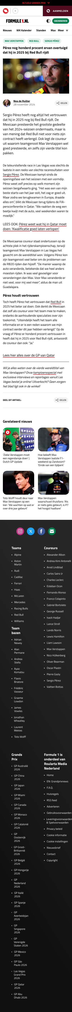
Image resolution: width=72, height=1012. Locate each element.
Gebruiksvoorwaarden (59, 813)
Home (50, 775)
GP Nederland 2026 (20, 883)
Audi (16, 571)
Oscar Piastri (54, 668)
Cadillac (18, 577)
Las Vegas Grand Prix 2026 (20, 975)
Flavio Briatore (18, 680)
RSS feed (52, 800)
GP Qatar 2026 (19, 986)
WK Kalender (24, 30)
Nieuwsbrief (53, 848)
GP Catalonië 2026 (21, 826)
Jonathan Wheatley (19, 719)
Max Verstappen (14, 41)
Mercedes (19, 602)
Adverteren (53, 806)
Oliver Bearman (55, 662)
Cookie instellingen (57, 841)
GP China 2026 (19, 777)
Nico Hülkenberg (56, 655)
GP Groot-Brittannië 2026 (19, 851)
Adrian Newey (18, 641)
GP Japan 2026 (19, 787)
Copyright (52, 860)
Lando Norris (54, 630)
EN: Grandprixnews (57, 781)
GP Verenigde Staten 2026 (21, 942)
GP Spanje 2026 (20, 904)
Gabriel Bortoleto (56, 605)
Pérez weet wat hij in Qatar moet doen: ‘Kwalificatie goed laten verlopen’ (34, 226)
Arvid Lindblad (55, 567)
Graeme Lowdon (18, 699)
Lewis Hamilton (55, 636)
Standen (41, 30)
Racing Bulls (21, 608)
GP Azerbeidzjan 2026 (21, 916)
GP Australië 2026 (21, 767)
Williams (19, 621)
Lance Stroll (53, 624)
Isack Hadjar (53, 618)
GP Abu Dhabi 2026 (20, 996)
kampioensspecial (44, 372)
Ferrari (18, 583)
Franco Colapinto (56, 599)
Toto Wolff (20, 737)
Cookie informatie (56, 835)
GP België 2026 (19, 862)
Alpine (17, 555)
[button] (57, 11)
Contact (51, 854)
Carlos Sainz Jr (55, 573)
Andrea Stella (18, 660)
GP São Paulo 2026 (20, 963)
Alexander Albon (56, 555)
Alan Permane (19, 651)
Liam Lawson (54, 643)
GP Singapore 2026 (19, 929)
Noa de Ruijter (21, 101)
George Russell (55, 611)
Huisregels (53, 794)
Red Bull (34, 41)
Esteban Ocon (54, 586)
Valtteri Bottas (55, 687)
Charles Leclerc (55, 580)
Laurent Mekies (18, 728)
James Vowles (18, 709)
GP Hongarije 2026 (21, 871)
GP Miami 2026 (19, 797)
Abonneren (60, 21)
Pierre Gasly (53, 674)
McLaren (19, 596)
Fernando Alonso (56, 592)
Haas (17, 589)
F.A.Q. (50, 788)
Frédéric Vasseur (18, 690)
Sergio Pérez (52, 41)
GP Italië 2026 (19, 894)
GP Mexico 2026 (20, 953)
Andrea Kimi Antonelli (59, 561)
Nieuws (7, 30)
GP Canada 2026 (20, 806)
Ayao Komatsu (19, 670)
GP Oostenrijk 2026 (20, 837)
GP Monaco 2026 (20, 816)
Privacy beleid (54, 829)
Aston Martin (18, 562)
